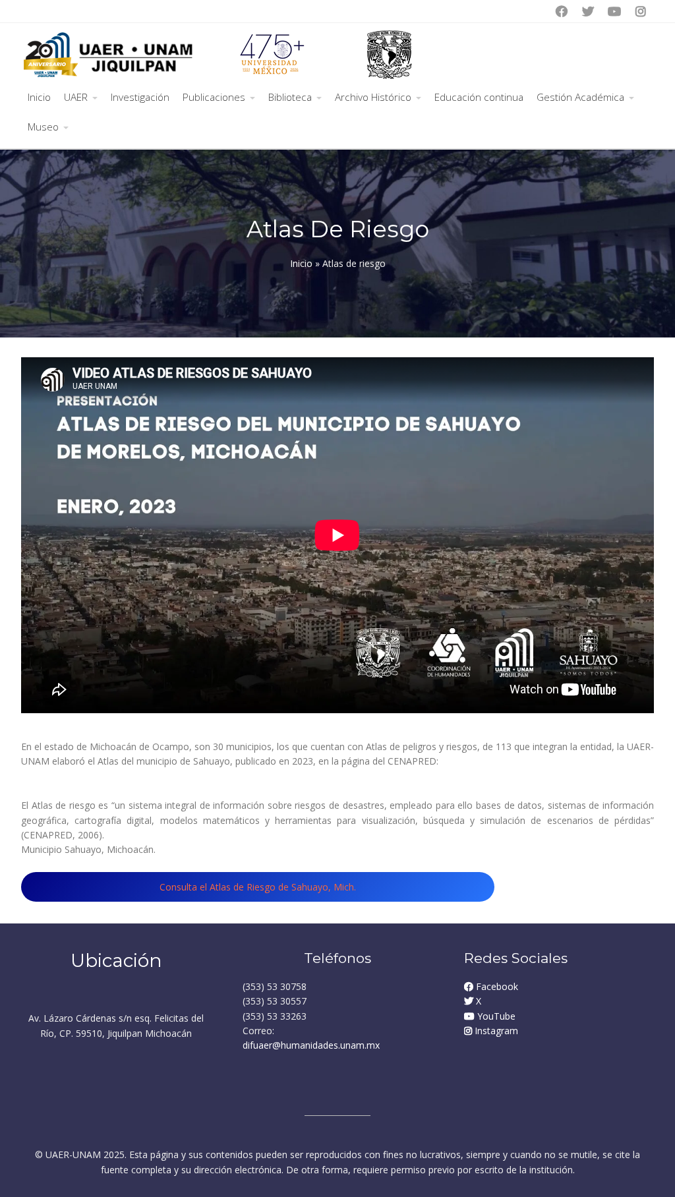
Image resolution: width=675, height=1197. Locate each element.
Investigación (140, 97)
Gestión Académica (580, 97)
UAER (76, 97)
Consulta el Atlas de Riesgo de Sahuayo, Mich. (258, 887)
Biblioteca (290, 97)
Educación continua (478, 97)
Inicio (39, 97)
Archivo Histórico (373, 97)
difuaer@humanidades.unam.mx (311, 1045)
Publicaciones (214, 97)
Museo (43, 127)
